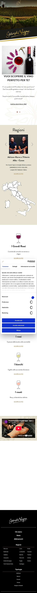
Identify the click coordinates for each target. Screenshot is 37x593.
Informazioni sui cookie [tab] (28, 266)
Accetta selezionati (18, 325)
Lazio (20, 548)
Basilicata (6, 551)
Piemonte (21, 557)
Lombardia (22, 551)
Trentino (29, 554)
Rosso (18, 582)
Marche (21, 554)
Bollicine (18, 573)
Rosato (18, 579)
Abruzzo (6, 548)
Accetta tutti (18, 320)
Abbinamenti (18, 539)
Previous (6, 144)
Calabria (6, 554)
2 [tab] (20, 112)
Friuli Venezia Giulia (8, 564)
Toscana (29, 551)
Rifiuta (18, 330)
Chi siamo (18, 532)
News (18, 535)
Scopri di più (18, 174)
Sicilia (28, 548)
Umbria (29, 557)
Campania (6, 557)
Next (31, 144)
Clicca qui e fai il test (18, 104)
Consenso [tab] (5, 266)
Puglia (20, 561)
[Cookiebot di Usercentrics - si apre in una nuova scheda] (27, 261)
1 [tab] (17, 112)
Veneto (29, 561)
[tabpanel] (18, 89)
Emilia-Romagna (8, 561)
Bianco (18, 576)
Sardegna (21, 564)
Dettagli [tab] (14, 266)
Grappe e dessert (18, 585)
